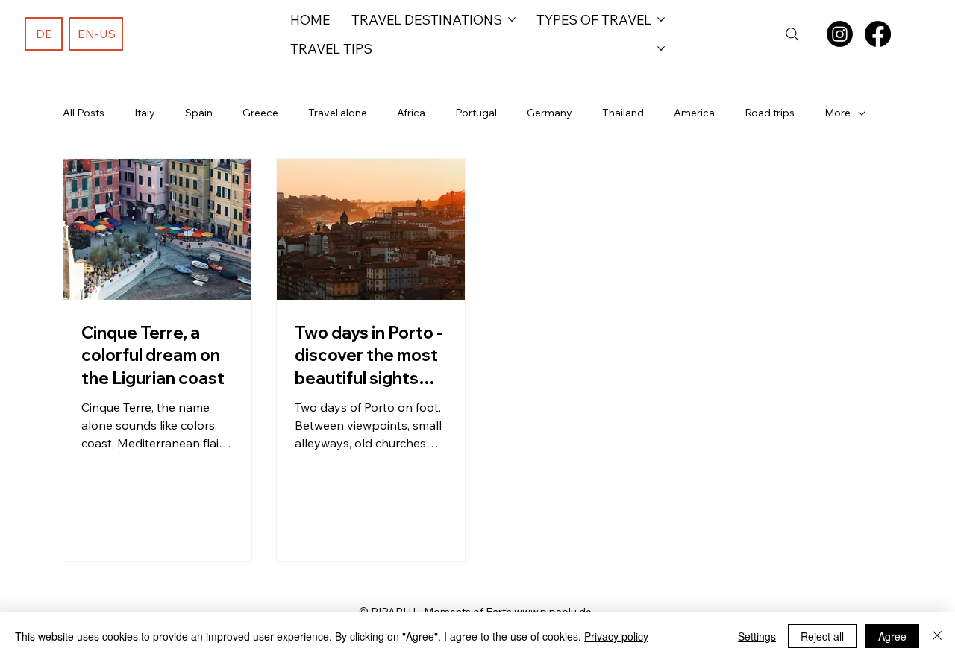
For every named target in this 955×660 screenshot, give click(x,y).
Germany (549, 112)
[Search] (792, 34)
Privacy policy (616, 636)
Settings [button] (757, 636)
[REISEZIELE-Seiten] (512, 19)
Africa (411, 112)
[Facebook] (878, 34)
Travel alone (337, 112)
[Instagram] (840, 34)
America (694, 112)
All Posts (83, 112)
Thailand (623, 112)
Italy (144, 112)
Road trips (770, 112)
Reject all (822, 636)
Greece (260, 112)
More (837, 112)
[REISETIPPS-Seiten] (661, 48)
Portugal (476, 112)
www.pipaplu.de (553, 611)
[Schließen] (937, 636)
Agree (892, 636)
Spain (199, 112)
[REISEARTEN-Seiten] (661, 19)
